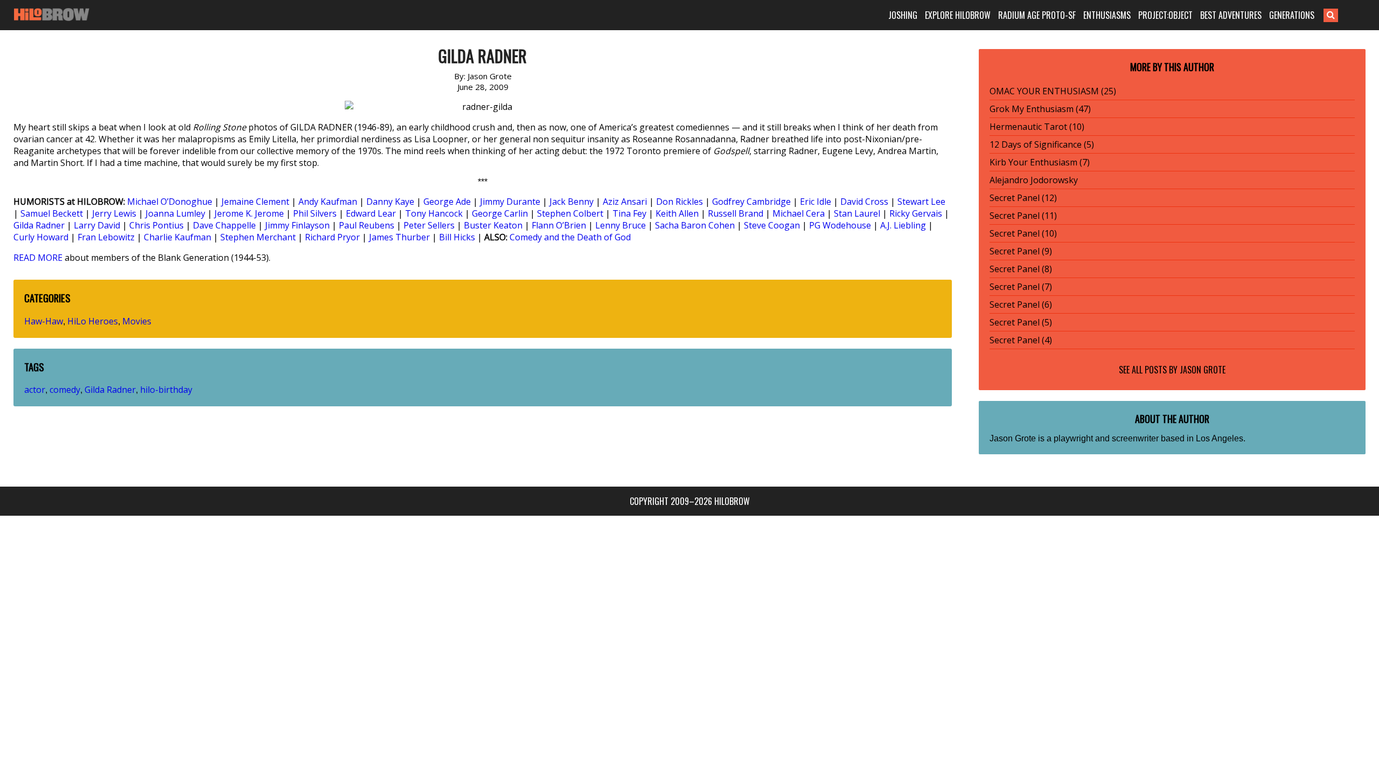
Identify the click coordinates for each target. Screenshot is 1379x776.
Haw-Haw (43, 321)
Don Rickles (679, 201)
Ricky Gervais (915, 213)
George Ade (447, 201)
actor (34, 390)
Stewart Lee (921, 201)
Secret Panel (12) (1023, 198)
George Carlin (500, 213)
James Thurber (399, 237)
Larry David (97, 225)
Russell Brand (735, 213)
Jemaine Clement (255, 201)
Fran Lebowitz (106, 237)
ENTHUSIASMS (1107, 15)
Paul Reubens (366, 225)
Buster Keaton (493, 225)
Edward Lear (371, 213)
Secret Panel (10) (1023, 233)
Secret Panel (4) (1021, 340)
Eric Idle (815, 201)
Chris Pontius (156, 225)
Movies (136, 321)
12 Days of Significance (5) (1042, 144)
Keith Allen (677, 213)
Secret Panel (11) (1023, 215)
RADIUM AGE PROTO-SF (1037, 15)
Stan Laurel (857, 213)
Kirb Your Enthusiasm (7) (1040, 162)
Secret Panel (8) (1021, 269)
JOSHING (902, 15)
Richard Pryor (332, 237)
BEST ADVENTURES (1231, 15)
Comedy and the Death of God (570, 237)
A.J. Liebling (903, 225)
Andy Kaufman (327, 201)
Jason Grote (1202, 369)
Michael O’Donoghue (169, 201)
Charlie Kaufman (177, 237)
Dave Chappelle (224, 225)
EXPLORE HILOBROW (958, 15)
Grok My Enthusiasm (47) (1040, 109)
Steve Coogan (772, 225)
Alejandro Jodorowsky (1034, 180)
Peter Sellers (429, 225)
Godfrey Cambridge (751, 201)
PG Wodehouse (840, 225)
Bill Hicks (457, 237)
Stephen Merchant (258, 237)
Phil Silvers (315, 213)
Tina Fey (629, 213)
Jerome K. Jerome (249, 213)
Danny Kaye (390, 201)
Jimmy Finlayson (297, 225)
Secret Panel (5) (1021, 322)
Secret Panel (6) (1021, 304)
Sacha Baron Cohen (695, 225)
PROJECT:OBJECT (1165, 15)
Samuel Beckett (51, 213)
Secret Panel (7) (1021, 287)
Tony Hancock (434, 213)
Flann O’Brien (559, 225)
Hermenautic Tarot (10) (1037, 127)
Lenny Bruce (620, 225)
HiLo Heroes (92, 321)
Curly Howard (40, 237)
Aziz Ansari (625, 201)
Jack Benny (571, 201)
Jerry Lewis (114, 213)
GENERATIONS (1291, 15)
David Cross (864, 201)
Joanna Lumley (175, 213)
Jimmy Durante (510, 201)
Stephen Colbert (570, 213)
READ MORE (37, 258)
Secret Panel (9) (1021, 251)
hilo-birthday (166, 390)
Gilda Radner (39, 225)
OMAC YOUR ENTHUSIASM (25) (1053, 91)
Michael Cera (798, 213)
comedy (65, 390)
